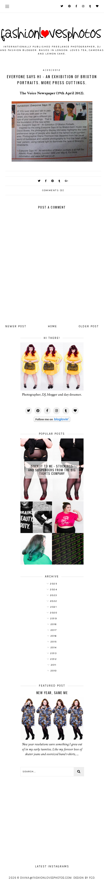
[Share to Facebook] (46, 181)
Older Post (89, 326)
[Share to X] (39, 181)
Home (52, 326)
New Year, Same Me (52, 692)
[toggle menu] (7, 6)
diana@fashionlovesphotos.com (46, 878)
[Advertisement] (52, 817)
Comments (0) (53, 190)
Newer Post (15, 326)
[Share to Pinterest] (52, 181)
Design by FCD (84, 878)
